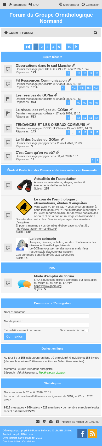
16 (84, 73)
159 (74, 88)
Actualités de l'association (55, 179)
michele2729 (26, 411)
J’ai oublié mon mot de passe (22, 330)
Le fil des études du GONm (37, 140)
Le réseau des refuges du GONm (42, 110)
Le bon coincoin (43, 239)
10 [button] (69, 46)
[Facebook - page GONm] (82, 433)
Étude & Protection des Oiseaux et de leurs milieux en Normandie (52, 170)
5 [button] (59, 46)
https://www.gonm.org (47, 286)
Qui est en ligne (52, 348)
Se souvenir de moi (72, 330)
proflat (13, 437)
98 (96, 103)
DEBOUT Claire (53, 128)
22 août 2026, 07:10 (68, 83)
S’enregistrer (62, 303)
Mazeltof (30, 437)
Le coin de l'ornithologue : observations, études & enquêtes (60, 201)
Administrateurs (27, 372)
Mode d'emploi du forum (54, 276)
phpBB (25, 430)
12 (78, 132)
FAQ (52, 267)
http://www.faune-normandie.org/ (36, 228)
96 (84, 103)
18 (96, 73)
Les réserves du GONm (34, 95)
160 (81, 88)
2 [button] (42, 46)
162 (96, 88)
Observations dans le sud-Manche (43, 66)
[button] (28, 47)
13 (84, 132)
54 (96, 117)
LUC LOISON (52, 69)
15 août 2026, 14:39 (79, 128)
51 (78, 117)
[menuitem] (17, 5)
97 (90, 103)
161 (89, 88)
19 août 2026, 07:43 (68, 98)
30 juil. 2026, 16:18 (68, 156)
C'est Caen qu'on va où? (35, 153)
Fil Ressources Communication (41, 80)
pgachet (48, 143)
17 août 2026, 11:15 (67, 113)
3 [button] (47, 46)
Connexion (41, 303)
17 (90, 73)
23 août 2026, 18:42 (76, 69)
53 (90, 117)
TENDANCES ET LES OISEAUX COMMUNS (50, 125)
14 (90, 132)
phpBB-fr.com (24, 434)
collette (47, 83)
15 (78, 73)
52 (84, 117)
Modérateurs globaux (52, 372)
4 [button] (53, 46)
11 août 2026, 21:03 (69, 143)
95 (78, 103)
